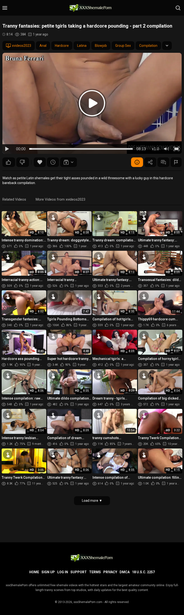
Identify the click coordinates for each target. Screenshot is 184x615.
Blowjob (101, 46)
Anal (43, 46)
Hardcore (62, 46)
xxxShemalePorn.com (88, 602)
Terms (95, 572)
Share (150, 162)
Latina (81, 46)
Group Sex (123, 46)
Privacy (110, 572)
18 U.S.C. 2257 (143, 572)
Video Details (137, 162)
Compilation (148, 46)
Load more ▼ (92, 500)
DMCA (125, 572)
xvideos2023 (21, 46)
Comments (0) (163, 162)
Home (34, 572)
